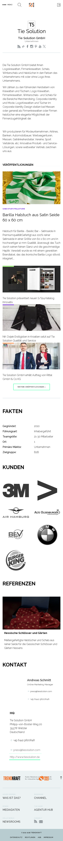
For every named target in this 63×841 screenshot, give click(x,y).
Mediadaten (11, 809)
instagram (31, 46)
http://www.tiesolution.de (25, 757)
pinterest (35, 46)
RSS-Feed (35, 821)
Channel (40, 797)
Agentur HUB (43, 809)
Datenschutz (16, 837)
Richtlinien (30, 837)
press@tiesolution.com (41, 691)
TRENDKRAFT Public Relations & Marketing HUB (31, 5)
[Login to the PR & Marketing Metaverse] (58, 5)
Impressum (48, 837)
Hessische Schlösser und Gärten (25, 633)
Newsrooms (11, 821)
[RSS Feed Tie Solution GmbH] (19, 46)
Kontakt (41, 822)
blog (23, 46)
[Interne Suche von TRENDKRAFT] (19, 5)
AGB (39, 837)
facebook (27, 46)
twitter (44, 46)
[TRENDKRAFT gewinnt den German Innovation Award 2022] (43, 779)
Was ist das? (12, 797)
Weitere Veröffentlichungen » (31, 387)
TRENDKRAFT (36, 833)
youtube (40, 46)
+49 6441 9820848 (39, 699)
